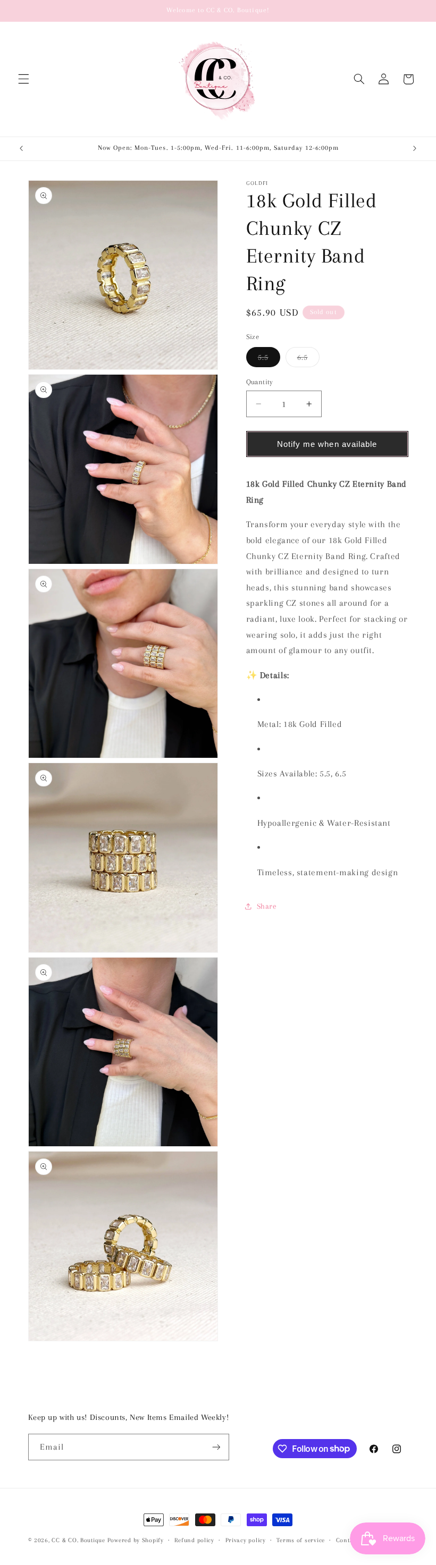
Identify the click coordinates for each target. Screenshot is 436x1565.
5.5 (269, 359)
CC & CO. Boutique (78, 1540)
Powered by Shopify (135, 1540)
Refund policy (194, 1540)
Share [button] (267, 906)
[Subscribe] (216, 1447)
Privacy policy (245, 1540)
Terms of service (300, 1540)
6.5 (308, 359)
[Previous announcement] (21, 148)
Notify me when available (327, 444)
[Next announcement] (414, 148)
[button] (23, 79)
